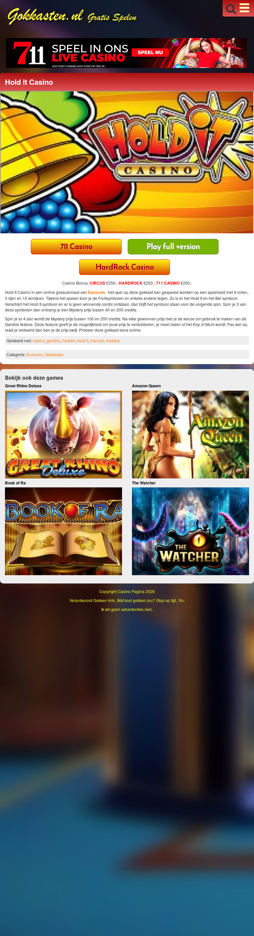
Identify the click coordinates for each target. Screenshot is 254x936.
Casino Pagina (131, 591)
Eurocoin (96, 292)
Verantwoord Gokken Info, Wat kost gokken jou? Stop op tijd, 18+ (127, 600)
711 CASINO (168, 283)
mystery (113, 340)
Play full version (173, 247)
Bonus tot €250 (124, 268)
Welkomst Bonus (76, 247)
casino (39, 340)
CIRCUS (97, 283)
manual (97, 340)
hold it (82, 340)
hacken (68, 340)
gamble (53, 340)
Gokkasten (54, 354)
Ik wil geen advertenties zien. (127, 609)
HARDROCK (131, 283)
